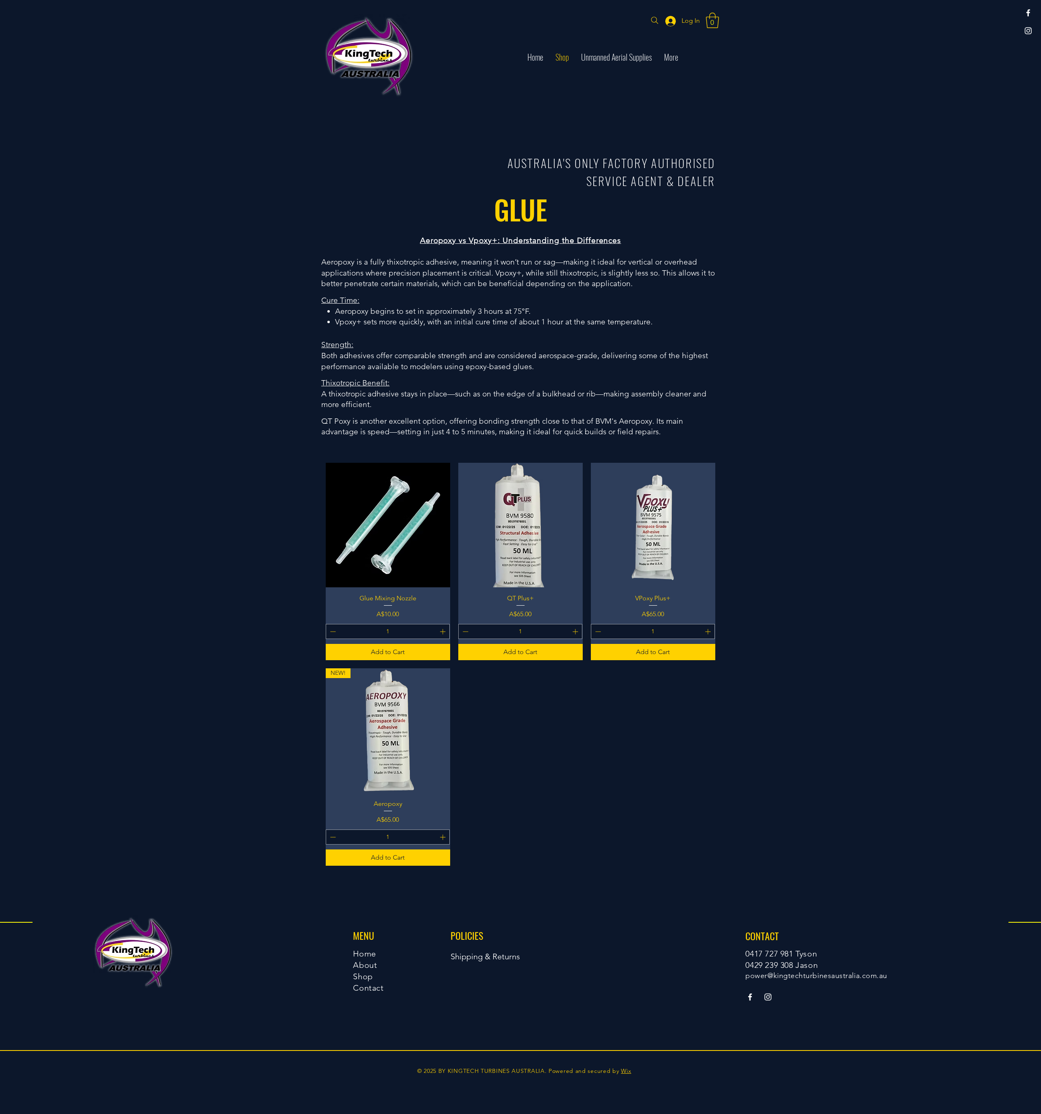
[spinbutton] (387, 631)
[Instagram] (1028, 30)
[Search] (654, 20)
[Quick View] (388, 525)
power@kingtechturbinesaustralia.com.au (816, 975)
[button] (712, 20)
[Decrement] (332, 631)
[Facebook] (1028, 13)
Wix (626, 1071)
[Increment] (443, 631)
